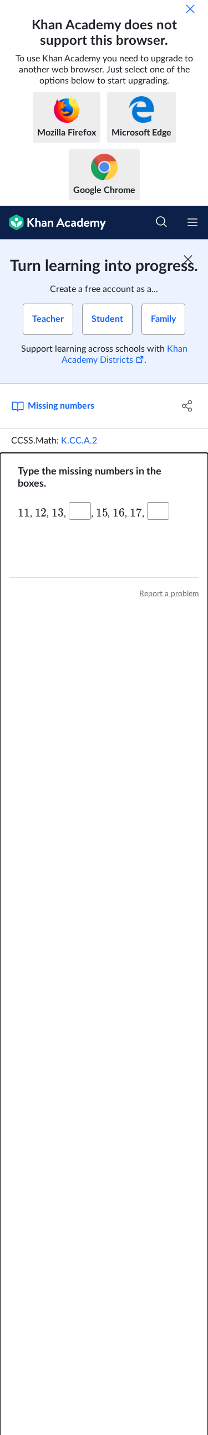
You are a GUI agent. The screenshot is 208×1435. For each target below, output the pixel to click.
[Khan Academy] (53, 222)
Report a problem (169, 594)
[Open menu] (192, 222)
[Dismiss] (190, 9)
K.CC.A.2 (79, 440)
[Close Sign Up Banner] (188, 259)
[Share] (187, 406)
